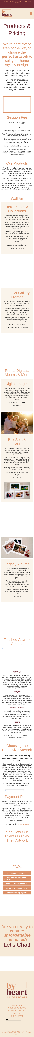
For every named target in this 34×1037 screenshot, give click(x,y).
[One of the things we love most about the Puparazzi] (28, 961)
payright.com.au (23, 824)
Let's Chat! (17, 944)
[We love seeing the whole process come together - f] (17, 961)
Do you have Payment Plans (16, 888)
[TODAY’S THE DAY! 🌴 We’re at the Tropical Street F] (5, 967)
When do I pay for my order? (16, 884)
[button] (31, 13)
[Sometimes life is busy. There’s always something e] (5, 961)
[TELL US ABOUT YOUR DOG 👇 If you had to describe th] (17, 967)
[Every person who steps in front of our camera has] (28, 967)
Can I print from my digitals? (16, 893)
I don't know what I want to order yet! (15, 878)
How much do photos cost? (16, 873)
